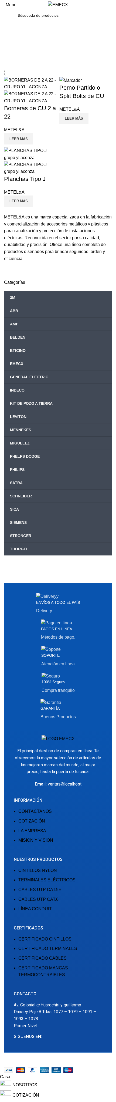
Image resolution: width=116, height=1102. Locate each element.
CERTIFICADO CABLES (42, 958)
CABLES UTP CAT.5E (40, 889)
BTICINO (18, 350)
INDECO (17, 390)
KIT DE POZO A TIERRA (31, 403)
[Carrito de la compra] (111, 4)
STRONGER (20, 536)
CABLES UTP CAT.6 (38, 899)
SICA (14, 509)
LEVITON (18, 416)
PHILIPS (17, 469)
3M (12, 297)
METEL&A (14, 129)
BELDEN (17, 337)
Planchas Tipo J (25, 179)
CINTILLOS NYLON (37, 870)
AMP (14, 324)
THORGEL (19, 549)
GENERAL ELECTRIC (29, 377)
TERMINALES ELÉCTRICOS (47, 880)
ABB (14, 311)
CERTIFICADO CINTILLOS (44, 939)
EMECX (16, 364)
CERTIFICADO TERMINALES (47, 948)
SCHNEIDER (21, 496)
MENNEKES (20, 430)
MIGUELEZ (20, 443)
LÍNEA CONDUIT (35, 908)
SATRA (16, 483)
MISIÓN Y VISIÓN (35, 840)
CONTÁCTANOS (35, 811)
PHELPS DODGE (25, 456)
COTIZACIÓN (31, 821)
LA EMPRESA (32, 830)
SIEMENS (18, 522)
